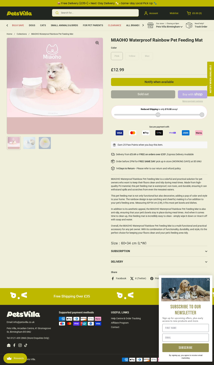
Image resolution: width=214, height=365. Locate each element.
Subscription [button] (120, 251)
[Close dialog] (208, 280)
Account (153, 13)
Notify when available (159, 82)
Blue (147, 56)
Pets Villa (30, 359)
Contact (115, 327)
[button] (194, 13)
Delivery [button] (117, 261)
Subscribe (186, 348)
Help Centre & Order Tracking (126, 318)
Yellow (132, 56)
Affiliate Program (120, 322)
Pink (117, 56)
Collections (22, 34)
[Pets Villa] (19, 13)
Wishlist (174, 13)
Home (9, 34)
